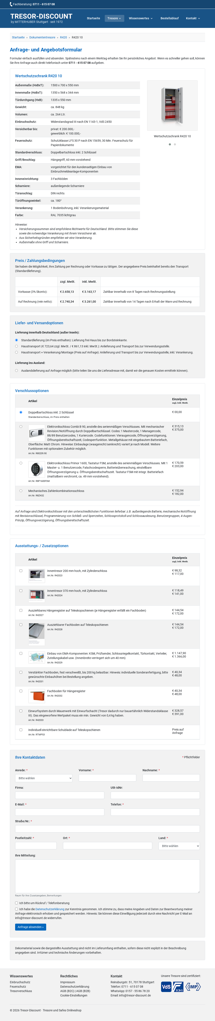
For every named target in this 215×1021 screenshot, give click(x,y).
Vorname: (86, 770)
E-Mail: (20, 804)
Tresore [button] (113, 18)
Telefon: (117, 804)
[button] (169, 144)
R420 (63, 37)
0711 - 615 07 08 (44, 4)
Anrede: (21, 770)
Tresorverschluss (21, 991)
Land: (163, 838)
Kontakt (191, 18)
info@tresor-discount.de (135, 995)
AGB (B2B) (83, 991)
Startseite (93, 18)
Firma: (19, 787)
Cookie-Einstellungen (73, 995)
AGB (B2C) (67, 991)
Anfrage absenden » (31, 927)
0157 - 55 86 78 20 (138, 991)
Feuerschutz (18, 986)
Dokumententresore (42, 37)
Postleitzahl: (24, 838)
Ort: (66, 838)
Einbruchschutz (20, 982)
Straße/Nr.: (23, 821)
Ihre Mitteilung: (25, 855)
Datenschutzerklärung (49, 909)
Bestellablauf (170, 18)
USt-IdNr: (117, 787)
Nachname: (151, 770)
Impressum (67, 982)
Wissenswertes (139, 18)
